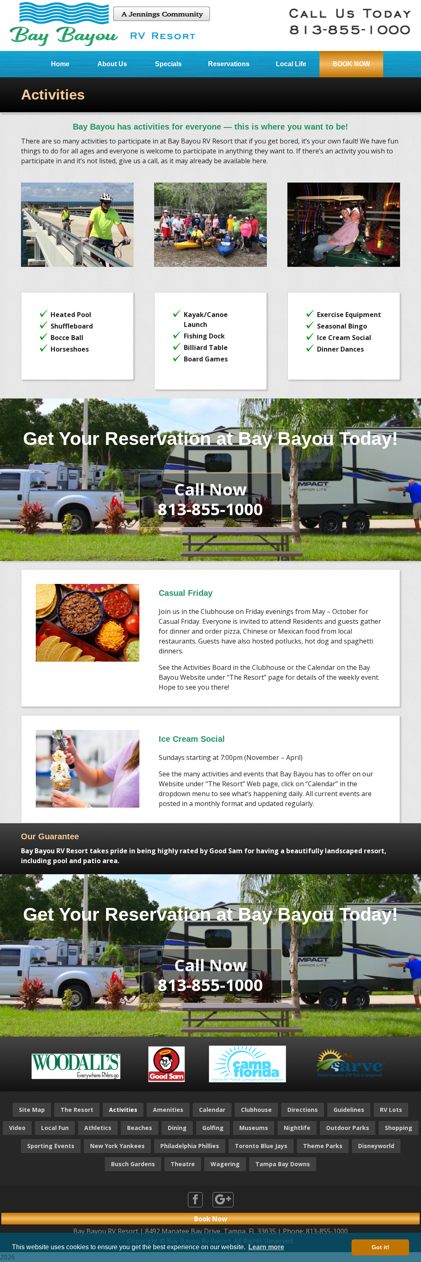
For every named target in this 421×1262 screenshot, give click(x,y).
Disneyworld (376, 1146)
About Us (112, 63)
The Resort (76, 1110)
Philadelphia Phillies (189, 1146)
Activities (123, 1110)
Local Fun (55, 1128)
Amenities (168, 1110)
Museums (253, 1128)
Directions (302, 1110)
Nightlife (297, 1128)
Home (60, 63)
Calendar (212, 1110)
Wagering (225, 1164)
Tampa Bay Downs (282, 1164)
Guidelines (348, 1110)
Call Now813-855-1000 (210, 499)
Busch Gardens (133, 1164)
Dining (177, 1128)
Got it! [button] (380, 1247)
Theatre (183, 1164)
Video (17, 1128)
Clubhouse (256, 1110)
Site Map (32, 1110)
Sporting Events (50, 1146)
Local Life (291, 63)
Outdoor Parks (347, 1128)
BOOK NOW (351, 63)
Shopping (398, 1128)
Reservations (229, 63)
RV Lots (391, 1110)
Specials (168, 63)
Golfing (213, 1128)
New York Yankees (117, 1146)
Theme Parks (322, 1146)
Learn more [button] (266, 1246)
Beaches (139, 1128)
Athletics (97, 1128)
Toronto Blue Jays (261, 1146)
